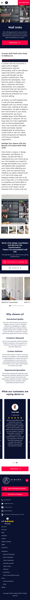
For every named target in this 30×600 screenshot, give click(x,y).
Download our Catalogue (15, 494)
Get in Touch (13, 42)
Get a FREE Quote (24, 2)
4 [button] (15, 305)
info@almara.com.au (8, 503)
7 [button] (21, 305)
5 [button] (17, 305)
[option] (4, 230)
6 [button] (19, 305)
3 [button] (13, 305)
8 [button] (22, 305)
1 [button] (13, 462)
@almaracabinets (8, 510)
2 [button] (11, 305)
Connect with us (8, 507)
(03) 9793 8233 (7, 499)
